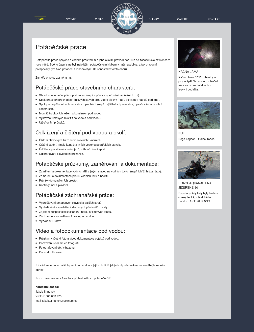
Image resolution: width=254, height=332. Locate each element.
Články (154, 19)
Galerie (183, 19)
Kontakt (214, 19)
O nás (99, 19)
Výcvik (71, 19)
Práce (40, 19)
